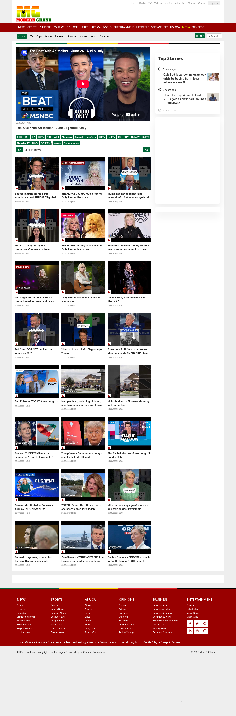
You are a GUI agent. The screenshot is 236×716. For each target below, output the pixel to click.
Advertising (80, 642)
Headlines (22, 608)
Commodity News (162, 616)
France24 (79, 137)
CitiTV (102, 137)
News (93, 36)
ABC (56, 137)
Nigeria (88, 608)
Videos (158, 3)
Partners (103, 642)
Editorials (123, 620)
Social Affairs (23, 620)
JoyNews (91, 137)
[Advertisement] (117, 707)
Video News (193, 612)
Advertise (180, 3)
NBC (49, 137)
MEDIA (186, 27)
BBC (19, 137)
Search (214, 36)
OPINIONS (72, 27)
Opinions (123, 605)
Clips (39, 36)
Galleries (104, 36)
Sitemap (92, 642)
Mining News (159, 628)
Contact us (53, 642)
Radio (142, 3)
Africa (88, 605)
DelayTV (135, 137)
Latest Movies (194, 608)
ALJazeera (67, 137)
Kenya (88, 624)
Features (123, 612)
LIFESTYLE (142, 27)
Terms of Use (117, 642)
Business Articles (161, 608)
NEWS (21, 27)
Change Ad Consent (170, 642)
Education (22, 612)
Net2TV (111, 137)
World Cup (56, 624)
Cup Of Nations (59, 628)
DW (33, 137)
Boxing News (57, 632)
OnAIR (200, 36)
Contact (202, 3)
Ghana (191, 3)
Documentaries (71, 143)
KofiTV (145, 137)
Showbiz (191, 605)
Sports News (57, 608)
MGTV (35, 143)
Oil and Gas (158, 624)
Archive (22, 36)
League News (58, 616)
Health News (23, 632)
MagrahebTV (23, 143)
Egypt (88, 612)
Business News (160, 605)
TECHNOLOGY (172, 27)
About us (40, 642)
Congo (88, 620)
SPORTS (32, 27)
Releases (59, 36)
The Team (66, 642)
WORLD (107, 27)
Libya (87, 616)
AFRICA (96, 27)
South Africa (91, 632)
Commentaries (126, 624)
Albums (72, 36)
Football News (58, 612)
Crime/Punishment (26, 616)
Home (133, 3)
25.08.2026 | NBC (22, 201)
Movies (168, 3)
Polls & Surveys (126, 632)
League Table (57, 620)
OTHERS (45, 143)
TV (150, 3)
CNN (27, 137)
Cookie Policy (150, 642)
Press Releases (24, 624)
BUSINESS (45, 27)
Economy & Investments (165, 620)
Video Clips (192, 616)
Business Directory (162, 632)
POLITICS (58, 27)
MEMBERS (198, 27)
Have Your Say (126, 628)
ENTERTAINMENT (124, 27)
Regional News (24, 628)
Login (212, 3)
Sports (54, 605)
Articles (122, 608)
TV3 (120, 137)
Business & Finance (162, 612)
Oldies (48, 36)
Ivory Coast (91, 628)
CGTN (41, 137)
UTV (126, 137)
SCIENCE (156, 27)
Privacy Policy (134, 642)
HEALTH (85, 27)
